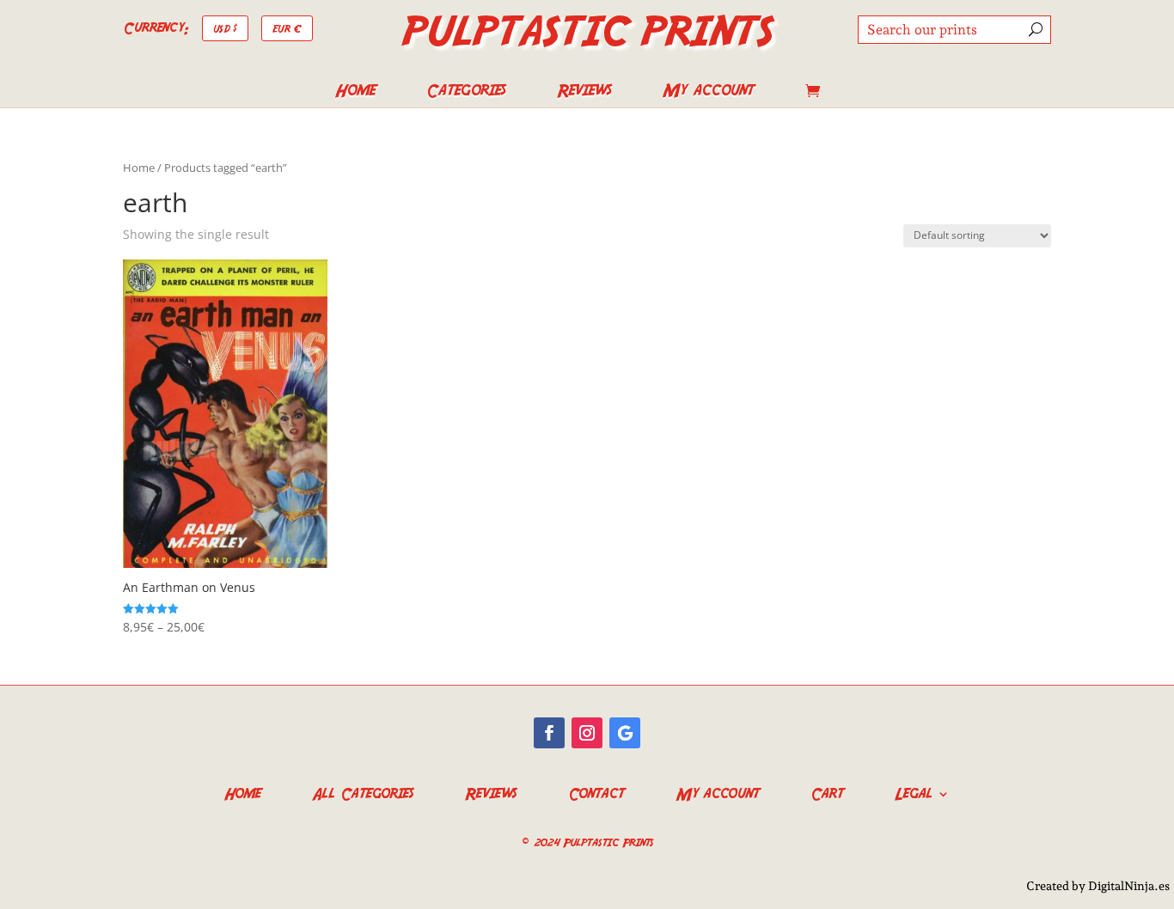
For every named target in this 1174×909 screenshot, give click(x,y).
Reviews (584, 92)
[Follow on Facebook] (549, 732)
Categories (465, 92)
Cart (826, 792)
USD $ (225, 27)
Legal (913, 792)
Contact (596, 792)
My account (708, 92)
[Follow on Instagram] (587, 732)
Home (355, 92)
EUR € (287, 27)
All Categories (362, 792)
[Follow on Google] (624, 732)
